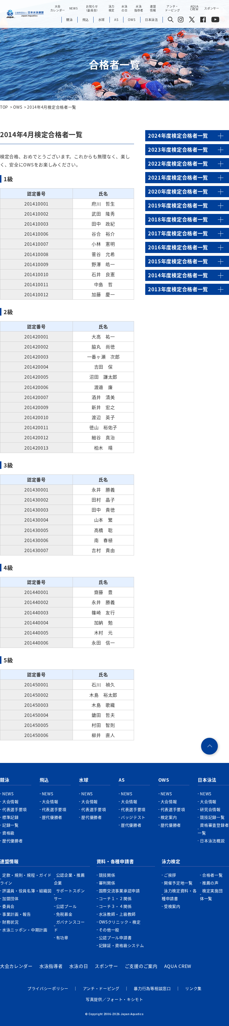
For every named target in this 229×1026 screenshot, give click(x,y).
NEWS (73, 8)
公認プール (66, 906)
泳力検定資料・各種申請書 (179, 894)
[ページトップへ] (209, 746)
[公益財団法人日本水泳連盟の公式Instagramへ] (180, 20)
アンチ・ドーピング (101, 988)
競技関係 (107, 875)
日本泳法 (207, 779)
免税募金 (64, 914)
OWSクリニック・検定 (120, 922)
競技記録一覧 (212, 817)
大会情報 (10, 801)
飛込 (44, 779)
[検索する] (170, 20)
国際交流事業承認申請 (119, 890)
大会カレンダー (16, 966)
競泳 (4, 779)
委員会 (8, 906)
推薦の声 (210, 883)
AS (122, 779)
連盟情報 (9, 861)
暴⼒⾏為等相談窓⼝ (152, 988)
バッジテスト (133, 817)
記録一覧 (10, 825)
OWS (163, 779)
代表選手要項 (14, 809)
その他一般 (109, 929)
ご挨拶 (170, 875)
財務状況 (10, 922)
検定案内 (169, 817)
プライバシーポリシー (47, 988)
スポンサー (211, 8)
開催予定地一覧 (178, 883)
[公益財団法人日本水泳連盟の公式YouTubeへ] (215, 20)
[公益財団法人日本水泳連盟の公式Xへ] (192, 20)
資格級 (8, 833)
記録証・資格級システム (121, 945)
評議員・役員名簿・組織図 (26, 890)
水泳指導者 (51, 966)
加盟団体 (10, 898)
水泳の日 (78, 966)
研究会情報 (210, 809)
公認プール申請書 (115, 937)
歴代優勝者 (12, 840)
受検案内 (172, 906)
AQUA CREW (177, 966)
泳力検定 (171, 861)
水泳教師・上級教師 (117, 914)
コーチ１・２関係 (115, 898)
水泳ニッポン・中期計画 (24, 929)
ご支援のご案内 (141, 966)
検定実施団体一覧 (211, 894)
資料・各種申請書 (115, 861)
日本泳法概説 (212, 840)
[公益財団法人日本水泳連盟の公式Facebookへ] (203, 20)
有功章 (62, 937)
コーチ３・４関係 (115, 906)
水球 (83, 779)
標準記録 (10, 817)
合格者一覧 (212, 875)
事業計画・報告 (16, 914)
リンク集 (193, 988)
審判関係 (107, 883)
